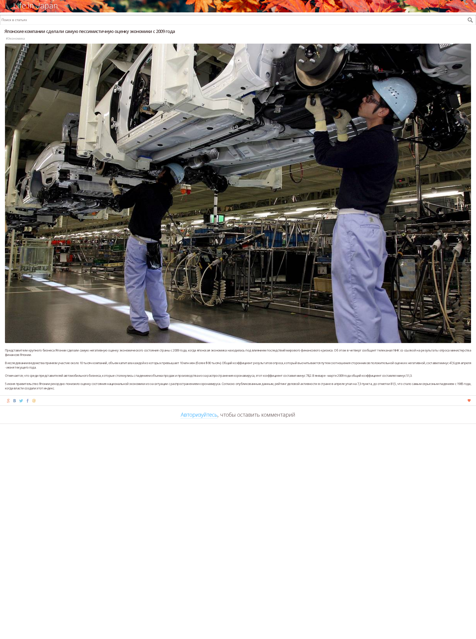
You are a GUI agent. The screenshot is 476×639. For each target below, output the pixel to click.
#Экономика (15, 38)
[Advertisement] (238, 631)
